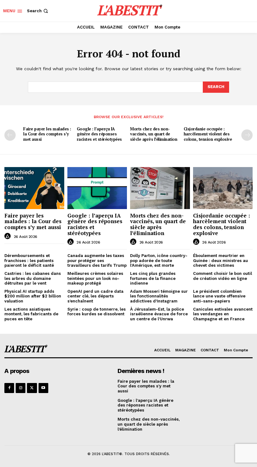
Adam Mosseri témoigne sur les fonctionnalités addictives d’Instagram (159, 296)
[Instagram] (20, 388)
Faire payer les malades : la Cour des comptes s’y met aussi (47, 134)
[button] (38, 11)
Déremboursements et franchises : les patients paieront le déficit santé (29, 260)
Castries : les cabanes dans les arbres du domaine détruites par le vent (32, 278)
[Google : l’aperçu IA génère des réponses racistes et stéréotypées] (97, 188)
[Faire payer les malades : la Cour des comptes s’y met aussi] (34, 188)
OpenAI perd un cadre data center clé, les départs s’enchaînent (95, 296)
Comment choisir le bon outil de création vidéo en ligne (222, 276)
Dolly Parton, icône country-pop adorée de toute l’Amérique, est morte (158, 260)
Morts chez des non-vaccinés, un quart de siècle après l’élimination (153, 134)
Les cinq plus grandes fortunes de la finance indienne (153, 278)
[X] (32, 388)
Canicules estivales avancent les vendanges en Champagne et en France (223, 314)
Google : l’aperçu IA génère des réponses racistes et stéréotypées (99, 134)
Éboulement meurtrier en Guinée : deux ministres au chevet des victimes (220, 260)
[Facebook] (9, 388)
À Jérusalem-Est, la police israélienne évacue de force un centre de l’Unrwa (159, 314)
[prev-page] (10, 135)
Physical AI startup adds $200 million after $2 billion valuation (32, 296)
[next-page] (247, 135)
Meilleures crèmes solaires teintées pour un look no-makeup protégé (95, 278)
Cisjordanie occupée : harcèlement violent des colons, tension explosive (208, 134)
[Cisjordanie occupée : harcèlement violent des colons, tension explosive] (223, 188)
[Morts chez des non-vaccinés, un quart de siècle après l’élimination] (160, 188)
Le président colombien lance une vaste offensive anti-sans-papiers (219, 296)
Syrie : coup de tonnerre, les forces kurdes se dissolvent (96, 312)
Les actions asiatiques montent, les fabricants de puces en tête (31, 314)
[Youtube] (43, 388)
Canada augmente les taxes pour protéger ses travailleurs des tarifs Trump (97, 260)
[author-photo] (8, 236)
